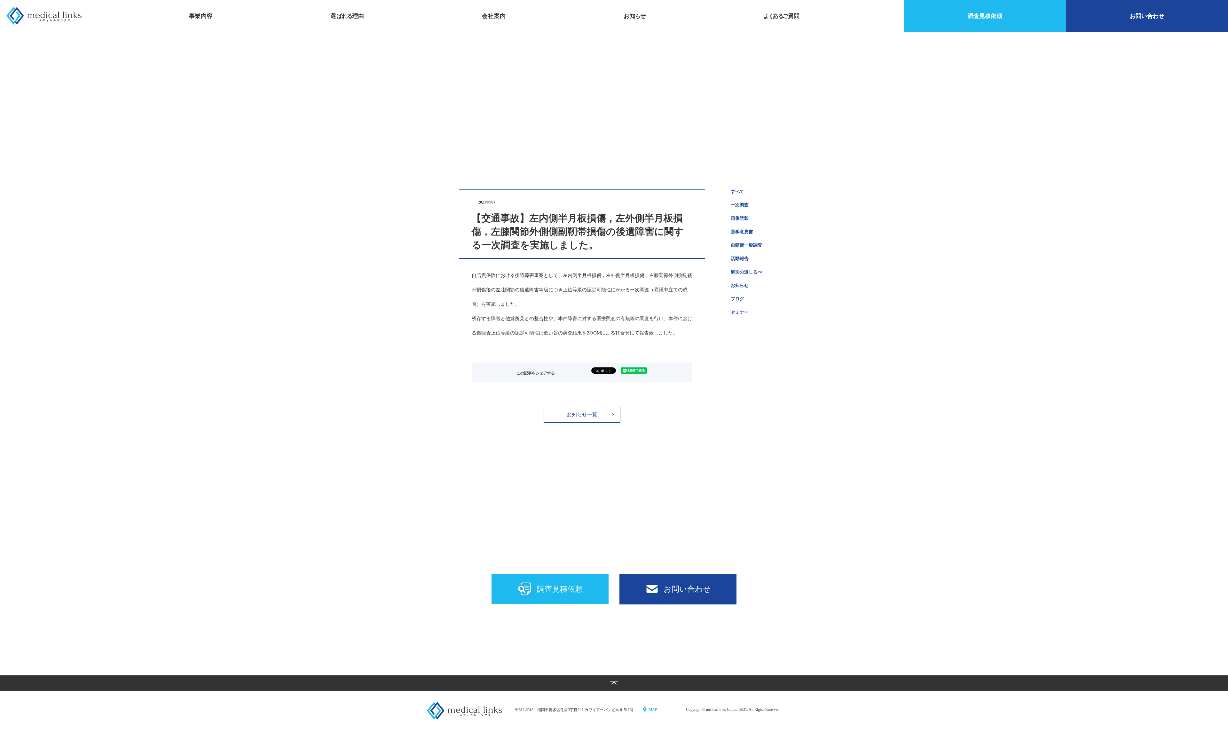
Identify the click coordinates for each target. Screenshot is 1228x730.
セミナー (740, 312)
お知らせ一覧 (582, 414)
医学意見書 (742, 231)
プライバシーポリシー (616, 639)
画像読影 (740, 218)
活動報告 (740, 258)
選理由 (347, 16)
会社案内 (494, 16)
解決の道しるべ (746, 272)
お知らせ (740, 285)
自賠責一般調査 (746, 245)
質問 (781, 16)
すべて (737, 191)
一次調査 (740, 205)
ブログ (737, 298)
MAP (653, 710)
